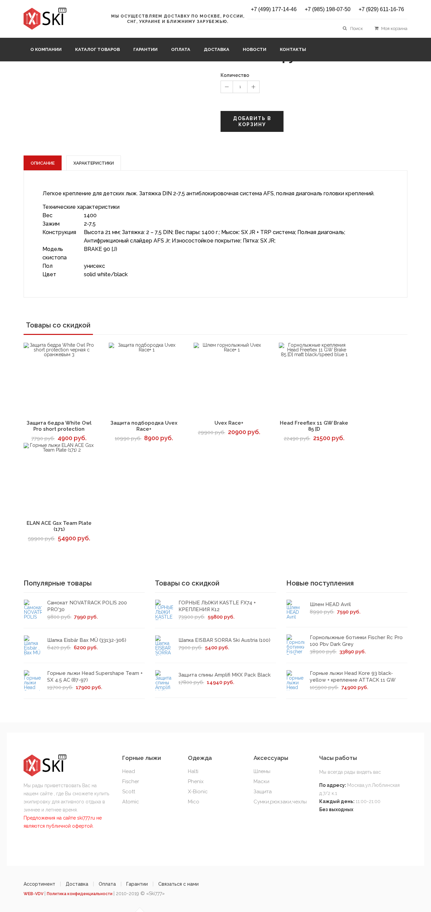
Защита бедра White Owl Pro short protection (59, 426)
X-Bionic (198, 792)
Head (128, 771)
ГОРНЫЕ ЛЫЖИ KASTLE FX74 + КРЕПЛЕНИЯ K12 (217, 606)
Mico (193, 802)
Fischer (130, 781)
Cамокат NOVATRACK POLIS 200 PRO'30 (87, 606)
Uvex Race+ (228, 423)
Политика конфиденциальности (80, 893)
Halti (193, 771)
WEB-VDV (34, 893)
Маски (261, 781)
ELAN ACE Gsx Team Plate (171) (59, 526)
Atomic (130, 802)
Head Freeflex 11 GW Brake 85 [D (314, 426)
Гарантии (145, 49)
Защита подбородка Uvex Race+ (143, 426)
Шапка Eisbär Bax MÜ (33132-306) (86, 640)
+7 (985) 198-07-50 (328, 9)
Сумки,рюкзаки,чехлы (280, 802)
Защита (263, 792)
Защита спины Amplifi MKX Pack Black (224, 675)
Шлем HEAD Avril (330, 604)
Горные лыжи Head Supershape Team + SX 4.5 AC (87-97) (95, 676)
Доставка (216, 49)
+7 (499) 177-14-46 (274, 9)
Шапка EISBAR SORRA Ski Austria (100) (224, 640)
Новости (254, 49)
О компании (46, 49)
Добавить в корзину (252, 121)
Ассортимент (39, 884)
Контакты (293, 49)
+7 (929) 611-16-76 (381, 9)
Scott (128, 792)
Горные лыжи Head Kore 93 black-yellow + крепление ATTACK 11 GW (353, 676)
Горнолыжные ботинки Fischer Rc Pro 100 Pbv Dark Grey (356, 640)
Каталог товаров (97, 49)
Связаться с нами (178, 884)
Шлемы (262, 771)
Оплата (180, 49)
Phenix (196, 781)
